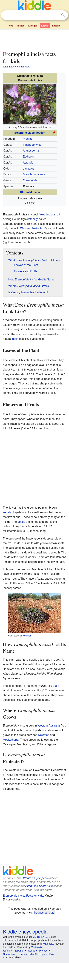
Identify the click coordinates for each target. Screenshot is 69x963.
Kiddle (6, 950)
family (34, 219)
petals (21, 522)
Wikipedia (47, 943)
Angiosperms (31, 150)
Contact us (9, 954)
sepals (7, 512)
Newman (27, 635)
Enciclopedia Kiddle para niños (37, 954)
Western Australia (31, 228)
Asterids (28, 162)
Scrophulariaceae (34, 174)
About (31, 950)
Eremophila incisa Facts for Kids (23, 895)
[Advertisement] (34, 39)
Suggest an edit (44, 912)
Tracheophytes (32, 145)
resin (15, 339)
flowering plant (48, 214)
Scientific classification (29, 133)
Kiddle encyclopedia (36, 878)
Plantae (28, 139)
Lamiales (28, 168)
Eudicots (28, 156)
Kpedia (44, 25)
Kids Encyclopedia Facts (16, 66)
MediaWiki (36, 947)
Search (63, 15)
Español (56, 25)
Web (11, 25)
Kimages (32, 25)
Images (20, 25)
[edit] (54, 132)
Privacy (43, 950)
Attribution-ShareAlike (39, 886)
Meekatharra (11, 739)
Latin (56, 686)
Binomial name (30, 192)
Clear (56, 15)
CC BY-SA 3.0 (40, 936)
